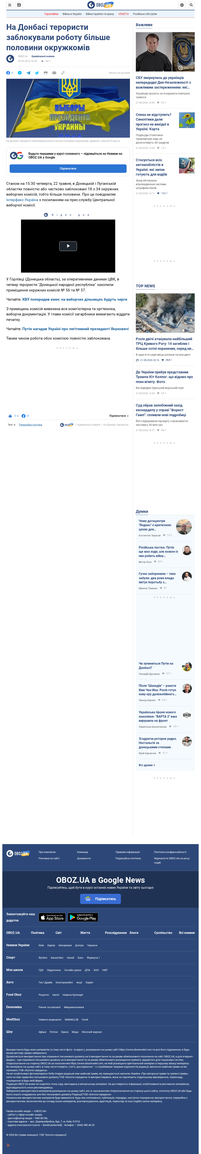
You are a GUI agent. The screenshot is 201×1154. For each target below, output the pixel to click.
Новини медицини (50, 1019)
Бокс (80, 957)
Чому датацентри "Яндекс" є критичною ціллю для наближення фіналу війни (155, 525)
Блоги (134, 933)
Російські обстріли (145, 14)
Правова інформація (128, 852)
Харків (51, 945)
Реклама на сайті (49, 858)
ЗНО (96, 970)
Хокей (70, 957)
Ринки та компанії (49, 1007)
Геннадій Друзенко (149, 674)
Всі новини (187, 933)
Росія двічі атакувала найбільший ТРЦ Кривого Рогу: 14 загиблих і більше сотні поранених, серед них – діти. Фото (164, 344)
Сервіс (89, 982)
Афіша (42, 1031)
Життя (85, 933)
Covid (85, 1019)
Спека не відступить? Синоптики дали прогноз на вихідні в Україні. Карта (153, 122)
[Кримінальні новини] (66, 426)
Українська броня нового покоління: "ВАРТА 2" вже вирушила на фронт (158, 716)
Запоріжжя (65, 945)
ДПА (87, 970)
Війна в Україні (72, 14)
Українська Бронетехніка (153, 726)
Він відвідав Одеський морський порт (160, 387)
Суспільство (163, 933)
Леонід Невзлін (147, 700)
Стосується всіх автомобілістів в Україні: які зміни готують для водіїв (151, 167)
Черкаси (92, 945)
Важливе (144, 24)
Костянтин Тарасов (150, 535)
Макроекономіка (74, 1007)
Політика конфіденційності (170, 852)
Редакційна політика (30, 424)
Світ (59, 933)
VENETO (123, 14)
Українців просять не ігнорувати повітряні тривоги (163, 95)
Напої (55, 994)
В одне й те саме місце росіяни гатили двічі (163, 354)
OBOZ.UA (23, 56)
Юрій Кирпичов (147, 753)
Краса (64, 1031)
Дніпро (79, 945)
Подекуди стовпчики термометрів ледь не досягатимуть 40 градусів (152, 139)
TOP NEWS (145, 286)
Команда (82, 852)
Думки (142, 511)
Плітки (54, 1031)
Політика (37, 933)
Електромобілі (64, 982)
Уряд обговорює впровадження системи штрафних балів (151, 184)
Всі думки (146, 765)
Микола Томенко (148, 588)
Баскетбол (57, 957)
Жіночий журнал (92, 1031)
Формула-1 (93, 957)
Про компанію (47, 852)
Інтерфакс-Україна (22, 200)
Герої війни (51, 14)
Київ (41, 945)
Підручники (54, 970)
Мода (75, 1031)
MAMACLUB (71, 1019)
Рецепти (44, 994)
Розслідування (116, 933)
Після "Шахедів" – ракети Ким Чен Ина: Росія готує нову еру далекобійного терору (157, 690)
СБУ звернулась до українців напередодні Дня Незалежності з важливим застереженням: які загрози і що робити (163, 83)
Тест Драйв (45, 982)
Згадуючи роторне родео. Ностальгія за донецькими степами (158, 743)
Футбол (43, 957)
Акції (79, 982)
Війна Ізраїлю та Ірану (100, 14)
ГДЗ (41, 970)
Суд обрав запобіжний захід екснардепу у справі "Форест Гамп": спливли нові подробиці (161, 410)
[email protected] (52, 1125)
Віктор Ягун (145, 562)
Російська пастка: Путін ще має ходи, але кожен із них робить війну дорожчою (158, 552)
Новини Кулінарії (73, 994)
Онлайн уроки (72, 970)
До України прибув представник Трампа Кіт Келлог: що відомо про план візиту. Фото (164, 377)
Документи (84, 858)
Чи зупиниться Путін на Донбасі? (156, 666)
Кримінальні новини (43, 56)
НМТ (105, 970)
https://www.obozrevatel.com (135, 1049)
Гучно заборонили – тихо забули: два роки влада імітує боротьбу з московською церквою (157, 578)
